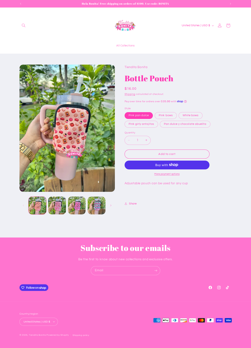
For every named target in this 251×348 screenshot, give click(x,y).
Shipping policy (81, 335)
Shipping (130, 94)
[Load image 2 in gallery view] (57, 205)
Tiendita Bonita (37, 335)
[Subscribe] (156, 270)
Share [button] (133, 203)
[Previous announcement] (21, 3)
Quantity (130, 132)
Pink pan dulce (139, 115)
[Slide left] (23, 205)
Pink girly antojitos (141, 123)
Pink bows (166, 115)
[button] (23, 25)
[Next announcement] (230, 3)
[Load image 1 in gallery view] (37, 205)
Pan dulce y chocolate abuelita (185, 123)
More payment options (167, 174)
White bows (191, 115)
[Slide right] (111, 205)
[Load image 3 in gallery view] (77, 205)
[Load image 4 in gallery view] (96, 205)
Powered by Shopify (57, 335)
